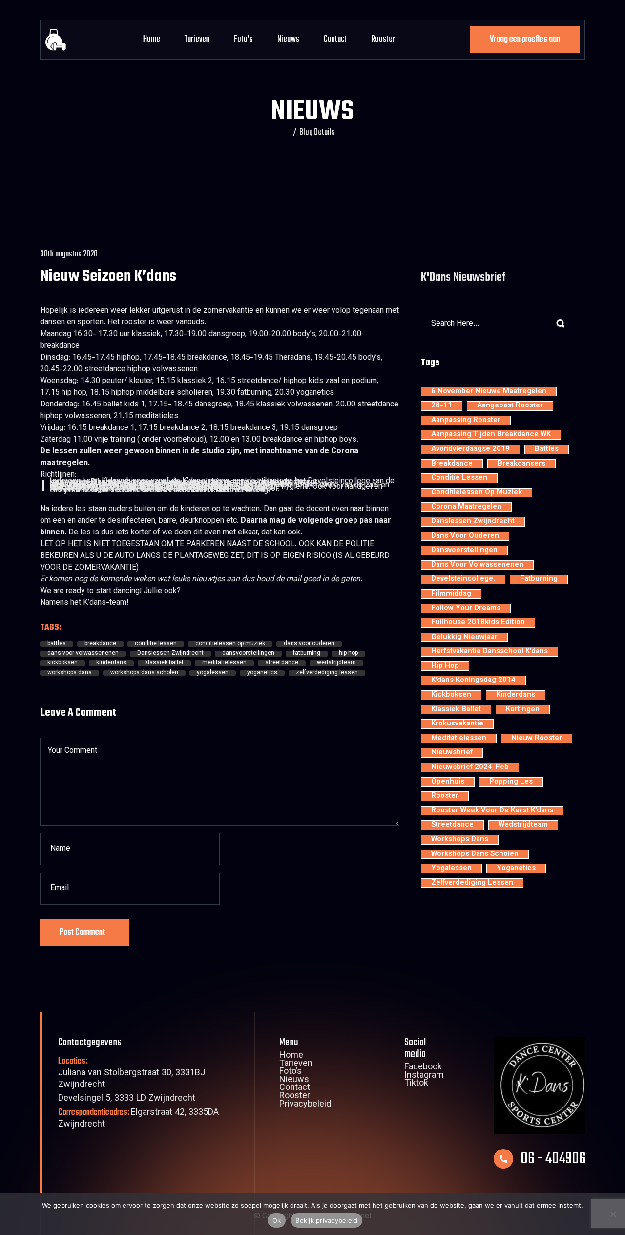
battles (56, 644)
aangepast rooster (510, 406)
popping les (511, 782)
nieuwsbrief (452, 753)
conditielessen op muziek (230, 644)
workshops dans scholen (144, 673)
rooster (444, 796)
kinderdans (111, 663)
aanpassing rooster (465, 421)
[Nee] (613, 1214)
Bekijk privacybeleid (326, 1220)
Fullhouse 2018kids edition (478, 623)
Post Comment (82, 932)
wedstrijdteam (336, 663)
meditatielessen (224, 663)
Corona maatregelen (466, 507)
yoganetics (262, 673)
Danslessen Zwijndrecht (170, 654)
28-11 (441, 406)
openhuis (447, 782)
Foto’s (243, 39)
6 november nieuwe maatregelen (488, 392)
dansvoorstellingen (248, 654)
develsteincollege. (463, 579)
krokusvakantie (457, 724)
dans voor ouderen (309, 644)
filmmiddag (451, 594)
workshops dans (69, 673)
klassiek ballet (164, 663)
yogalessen (213, 673)
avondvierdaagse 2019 (470, 449)
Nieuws (288, 39)
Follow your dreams (465, 609)
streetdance (281, 663)
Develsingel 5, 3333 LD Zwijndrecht (126, 1099)
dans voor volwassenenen (83, 654)
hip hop (348, 654)
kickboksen (62, 663)
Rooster (383, 39)
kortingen (523, 710)
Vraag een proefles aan (525, 39)
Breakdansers (521, 464)
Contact (335, 39)
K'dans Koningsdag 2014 (473, 680)
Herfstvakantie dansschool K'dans (489, 652)
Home (151, 39)
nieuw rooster (536, 739)
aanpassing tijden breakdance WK (491, 435)
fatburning (306, 654)
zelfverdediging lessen (327, 673)
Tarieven (197, 39)
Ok (276, 1220)
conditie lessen (156, 644)
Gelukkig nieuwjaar (464, 637)
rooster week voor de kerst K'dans (492, 811)
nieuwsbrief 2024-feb (470, 767)
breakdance (100, 644)
